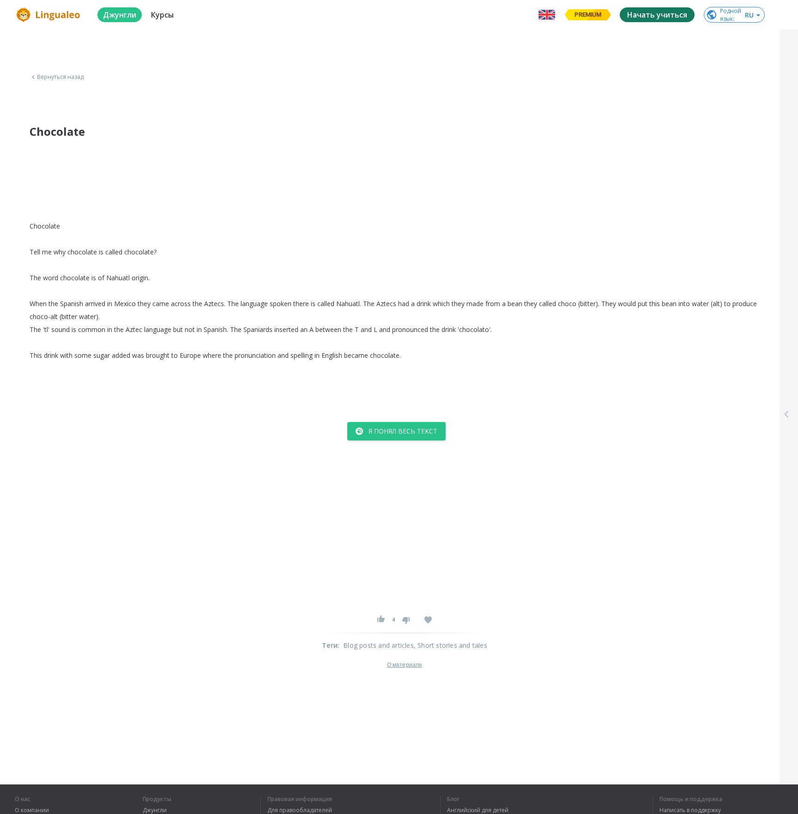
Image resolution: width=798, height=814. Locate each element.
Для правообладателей (299, 810)
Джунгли (155, 810)
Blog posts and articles (378, 645)
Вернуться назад (60, 77)
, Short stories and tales (450, 645)
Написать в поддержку (690, 810)
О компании (32, 810)
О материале (404, 665)
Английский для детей (477, 810)
